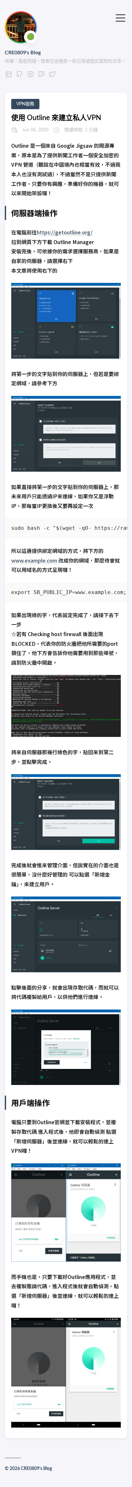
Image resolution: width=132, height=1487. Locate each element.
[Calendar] (8, 76)
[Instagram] (30, 76)
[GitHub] (19, 76)
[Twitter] (52, 76)
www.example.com (34, 560)
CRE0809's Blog (23, 52)
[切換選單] (120, 17)
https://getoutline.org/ (65, 232)
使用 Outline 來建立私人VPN (56, 117)
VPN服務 (25, 104)
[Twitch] (41, 76)
